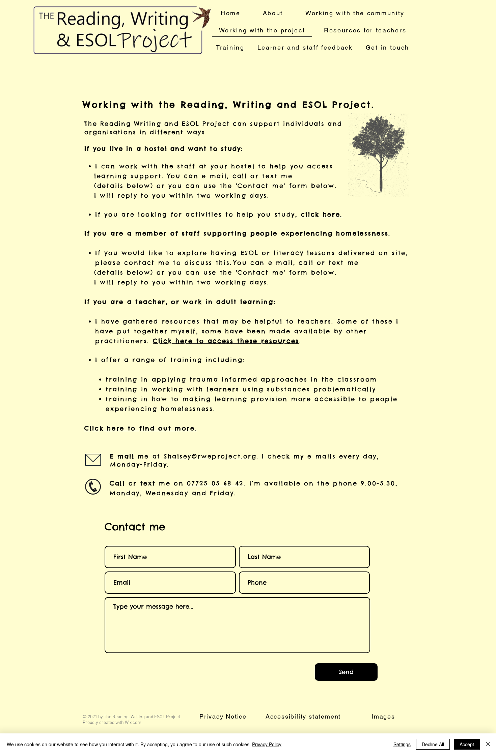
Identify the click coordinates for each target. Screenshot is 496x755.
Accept (467, 744)
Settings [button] (402, 744)
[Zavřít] (488, 744)
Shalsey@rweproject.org (210, 456)
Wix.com (133, 723)
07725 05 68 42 (215, 483)
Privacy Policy (266, 744)
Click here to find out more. (140, 428)
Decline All (433, 744)
